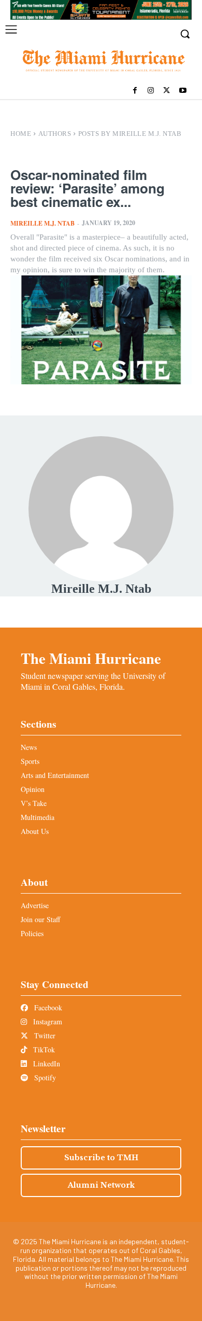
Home (20, 133)
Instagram (46, 1021)
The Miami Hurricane (91, 658)
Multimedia (37, 817)
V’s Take (34, 803)
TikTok (43, 1049)
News (29, 747)
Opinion (33, 789)
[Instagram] (151, 91)
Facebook (47, 1007)
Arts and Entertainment (55, 775)
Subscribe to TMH (101, 1157)
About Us (35, 831)
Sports (30, 761)
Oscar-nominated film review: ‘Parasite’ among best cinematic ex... (87, 188)
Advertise (35, 905)
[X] (166, 91)
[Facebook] (135, 91)
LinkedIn (45, 1063)
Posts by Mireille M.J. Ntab (130, 133)
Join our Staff (40, 919)
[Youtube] (183, 91)
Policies (32, 933)
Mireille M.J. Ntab (42, 223)
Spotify (44, 1077)
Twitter (43, 1035)
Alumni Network (101, 1185)
